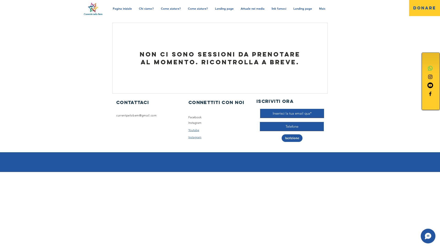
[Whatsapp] (430, 68)
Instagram (194, 122)
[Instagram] (430, 77)
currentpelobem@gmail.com (136, 115)
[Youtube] (430, 85)
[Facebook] (430, 94)
